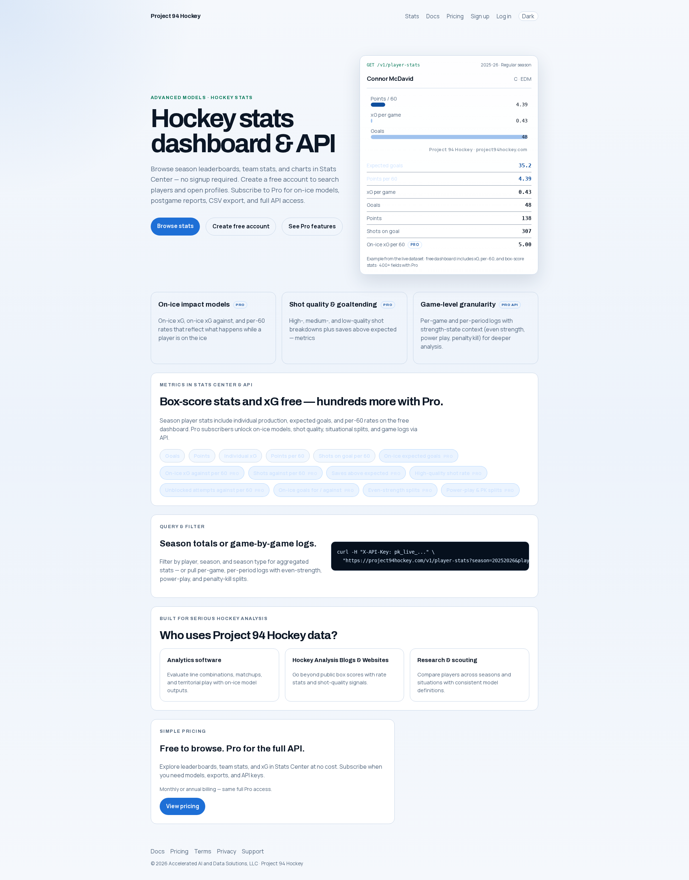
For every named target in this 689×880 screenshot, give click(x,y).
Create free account (240, 226)
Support (253, 851)
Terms (202, 851)
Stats (412, 16)
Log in (504, 16)
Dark (528, 16)
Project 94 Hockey (176, 16)
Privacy (226, 851)
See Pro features (312, 226)
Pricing (455, 16)
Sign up (480, 16)
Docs (433, 16)
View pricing (182, 806)
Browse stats (175, 226)
